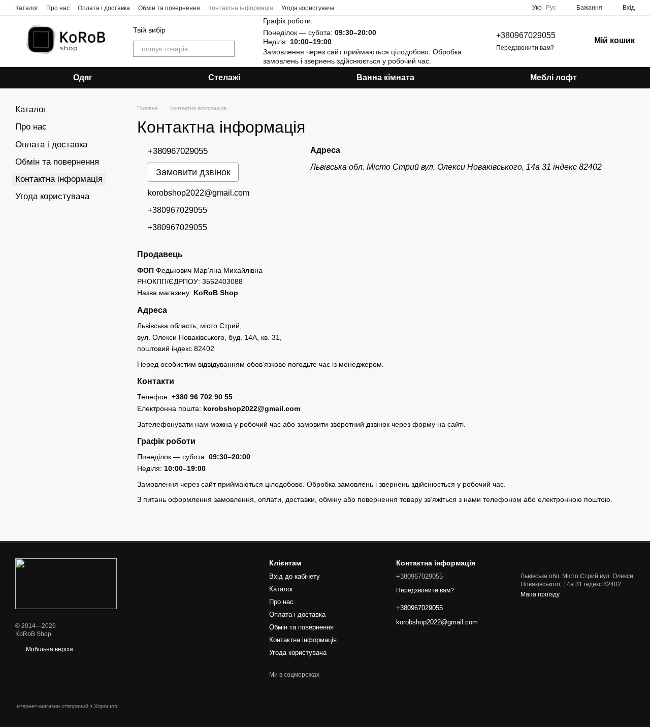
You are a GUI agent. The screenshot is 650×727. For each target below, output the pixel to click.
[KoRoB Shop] (66, 583)
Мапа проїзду (540, 594)
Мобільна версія (48, 649)
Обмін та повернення (169, 8)
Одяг (82, 77)
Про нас (58, 8)
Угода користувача (308, 8)
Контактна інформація (240, 8)
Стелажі (224, 77)
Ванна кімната (385, 77)
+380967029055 (526, 35)
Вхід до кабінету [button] (294, 576)
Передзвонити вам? (525, 47)
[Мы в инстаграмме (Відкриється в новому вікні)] (347, 8)
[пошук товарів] (226, 49)
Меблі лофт (553, 77)
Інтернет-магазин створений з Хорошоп (66, 706)
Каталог (26, 8)
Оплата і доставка (104, 8)
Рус (551, 8)
